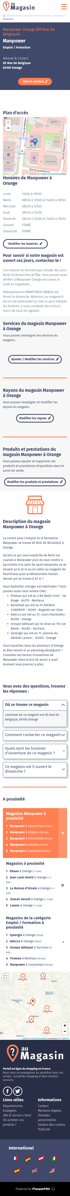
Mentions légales (49, 1110)
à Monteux (23, 958)
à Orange (21, 871)
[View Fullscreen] (5, 977)
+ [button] (8, 122)
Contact (43, 1106)
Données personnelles (47, 1117)
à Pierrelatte (27, 838)
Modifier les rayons (33, 418)
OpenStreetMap (58, 173)
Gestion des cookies (51, 1124)
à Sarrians (29, 947)
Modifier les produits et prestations (33, 482)
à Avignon (25, 832)
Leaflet (44, 173)
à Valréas (24, 844)
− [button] (8, 128)
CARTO (65, 1038)
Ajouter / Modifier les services (33, 359)
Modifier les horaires (23, 244)
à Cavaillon (26, 851)
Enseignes (10, 1110)
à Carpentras (27, 826)
